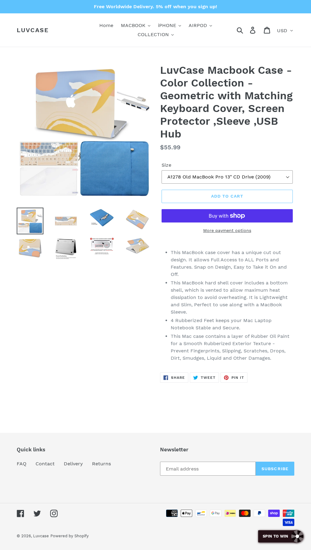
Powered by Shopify (69, 536)
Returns (101, 464)
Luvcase (33, 30)
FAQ (21, 464)
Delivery (73, 464)
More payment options (227, 230)
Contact (45, 464)
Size (166, 165)
